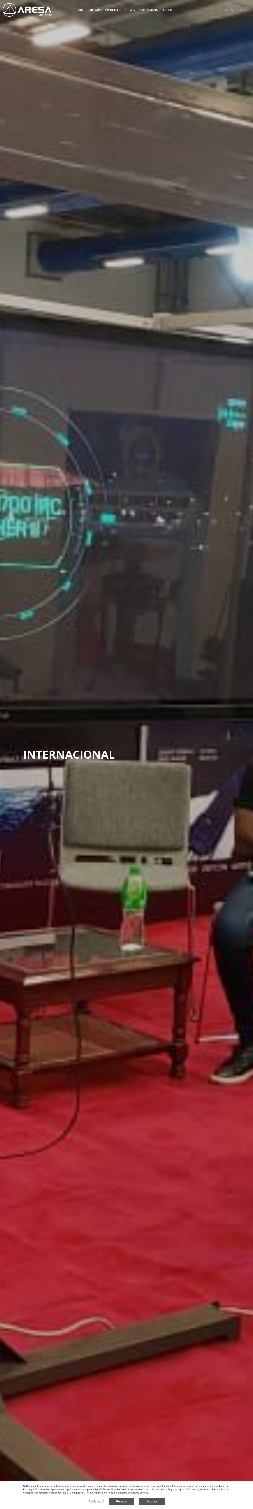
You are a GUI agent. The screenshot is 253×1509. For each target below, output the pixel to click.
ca (236, 10)
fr (241, 10)
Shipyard (95, 10)
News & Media (148, 10)
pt (247, 10)
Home (81, 10)
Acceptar (151, 1501)
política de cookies (138, 1492)
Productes (113, 10)
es (231, 10)
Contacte (168, 10)
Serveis (130, 10)
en (226, 10)
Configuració (96, 1501)
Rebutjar (121, 1501)
